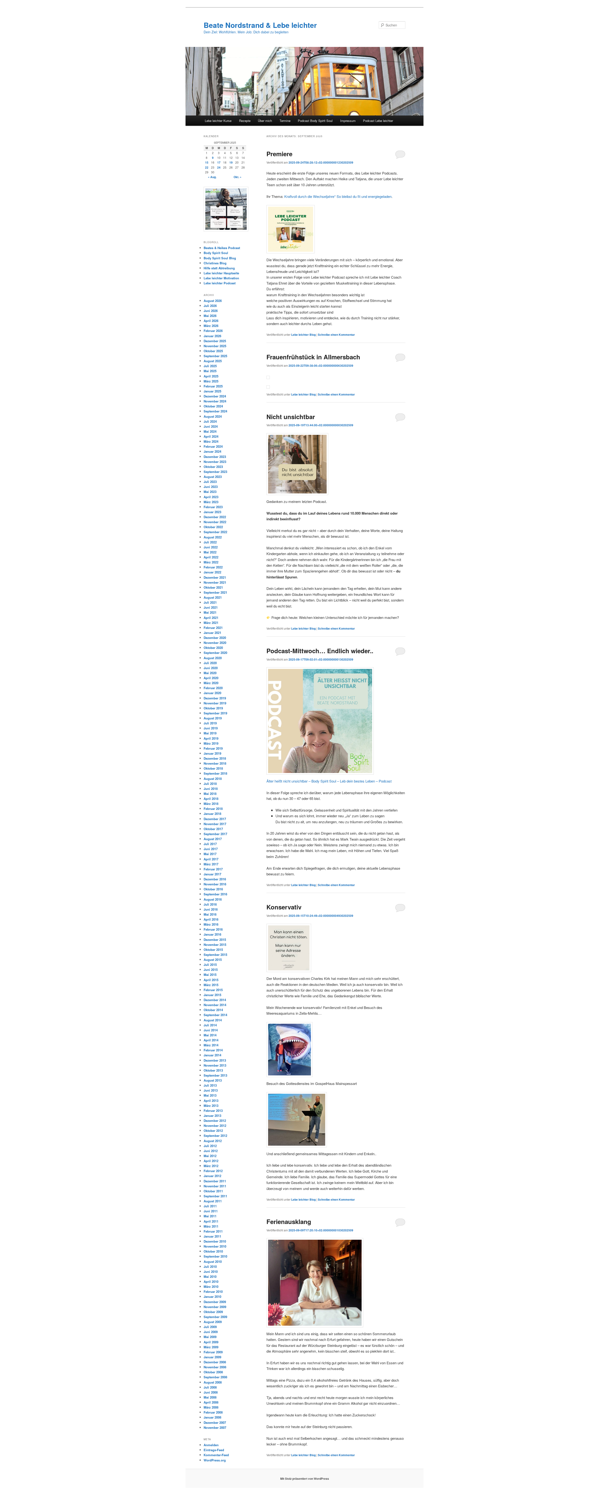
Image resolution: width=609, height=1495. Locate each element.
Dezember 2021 (215, 577)
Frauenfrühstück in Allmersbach (313, 356)
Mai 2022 (210, 552)
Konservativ (283, 907)
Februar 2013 (213, 1110)
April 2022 (211, 557)
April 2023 (211, 497)
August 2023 (213, 476)
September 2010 (215, 1256)
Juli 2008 (210, 1387)
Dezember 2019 (215, 698)
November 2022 (215, 522)
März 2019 (211, 743)
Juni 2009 (211, 1331)
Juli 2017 (210, 844)
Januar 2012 (212, 1176)
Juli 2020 (210, 663)
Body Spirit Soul (216, 253)
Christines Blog (215, 263)
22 (206, 167)
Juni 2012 (211, 1151)
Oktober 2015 (213, 949)
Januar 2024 (212, 451)
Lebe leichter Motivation (221, 278)
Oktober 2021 (213, 587)
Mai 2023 (210, 491)
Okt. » (237, 177)
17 (219, 162)
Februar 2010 (213, 1291)
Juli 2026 (210, 305)
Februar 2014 (213, 1050)
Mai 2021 (210, 612)
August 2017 (213, 839)
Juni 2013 (211, 1090)
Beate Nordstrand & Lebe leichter (260, 25)
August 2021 (213, 597)
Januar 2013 (212, 1115)
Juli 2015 (210, 964)
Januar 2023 (212, 512)
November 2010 (215, 1246)
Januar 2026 (212, 336)
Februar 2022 (213, 567)
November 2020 (215, 642)
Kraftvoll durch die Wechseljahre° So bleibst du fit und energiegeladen (338, 196)
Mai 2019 (210, 733)
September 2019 (215, 713)
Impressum (348, 120)
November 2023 (215, 461)
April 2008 (211, 1402)
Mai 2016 (210, 914)
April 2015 (211, 980)
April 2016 (211, 919)
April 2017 (211, 859)
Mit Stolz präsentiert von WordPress (304, 1478)
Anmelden (211, 1445)
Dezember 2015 (215, 939)
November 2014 (215, 1005)
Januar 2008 (212, 1417)
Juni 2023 (211, 486)
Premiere (279, 153)
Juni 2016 (211, 909)
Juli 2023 (210, 481)
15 (206, 162)
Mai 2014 (210, 1035)
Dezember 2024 (215, 396)
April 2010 (211, 1281)
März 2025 (211, 381)
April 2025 (211, 376)
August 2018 (213, 778)
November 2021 (215, 582)
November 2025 (215, 346)
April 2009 (211, 1342)
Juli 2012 (210, 1146)
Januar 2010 (212, 1296)
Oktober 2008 (213, 1372)
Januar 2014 (212, 1055)
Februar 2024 (213, 446)
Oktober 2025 (213, 351)
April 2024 (211, 436)
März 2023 (211, 502)
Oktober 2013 (213, 1070)
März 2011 (211, 1226)
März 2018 (211, 803)
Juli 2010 (210, 1266)
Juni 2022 (211, 547)
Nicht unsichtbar (290, 416)
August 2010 (213, 1261)
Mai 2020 (210, 673)
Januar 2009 (212, 1357)
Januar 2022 (212, 572)
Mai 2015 (210, 974)
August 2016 (213, 899)
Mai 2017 (210, 854)
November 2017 (215, 824)
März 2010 (211, 1286)
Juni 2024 (211, 426)
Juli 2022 (210, 542)
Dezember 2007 (215, 1422)
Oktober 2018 (213, 768)
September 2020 (215, 652)
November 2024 (215, 401)
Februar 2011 (213, 1231)
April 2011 (211, 1221)
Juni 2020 (211, 668)
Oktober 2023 (213, 466)
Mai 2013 (210, 1095)
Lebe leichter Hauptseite (221, 273)
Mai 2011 (210, 1216)
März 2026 (211, 325)
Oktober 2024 (213, 406)
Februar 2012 (213, 1171)
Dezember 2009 (215, 1301)
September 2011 (215, 1196)
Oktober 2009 (213, 1311)
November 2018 (215, 763)
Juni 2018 (211, 788)
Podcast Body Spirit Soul (315, 120)
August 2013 (213, 1080)
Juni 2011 (211, 1211)
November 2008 (215, 1367)
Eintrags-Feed (214, 1450)
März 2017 (211, 864)
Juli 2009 (210, 1326)
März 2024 (211, 441)
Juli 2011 (210, 1206)
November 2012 (215, 1125)
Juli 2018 (210, 783)
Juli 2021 (210, 602)
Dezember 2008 (215, 1362)
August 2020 (213, 658)
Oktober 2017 (213, 829)
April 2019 (211, 738)
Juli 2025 (210, 366)
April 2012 (211, 1161)
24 (219, 167)
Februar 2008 (213, 1412)
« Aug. (212, 177)
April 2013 (211, 1100)
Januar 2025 (212, 391)
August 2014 (213, 1020)
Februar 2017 (213, 869)
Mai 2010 (210, 1276)
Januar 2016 (212, 934)
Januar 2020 (212, 693)
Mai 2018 (210, 793)
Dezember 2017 (215, 819)
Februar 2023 (213, 507)
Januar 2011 (212, 1236)
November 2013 (215, 1065)
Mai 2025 (210, 371)
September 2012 (215, 1135)
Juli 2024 (210, 421)
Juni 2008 (211, 1392)
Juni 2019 (211, 728)
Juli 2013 (210, 1085)
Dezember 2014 (215, 1000)
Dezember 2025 (215, 341)
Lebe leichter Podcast (220, 283)
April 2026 (211, 320)
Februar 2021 (213, 627)
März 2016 (211, 924)
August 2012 (213, 1141)
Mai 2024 (210, 431)
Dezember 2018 (215, 758)
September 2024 (215, 411)
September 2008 (215, 1377)
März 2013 (211, 1105)
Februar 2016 (213, 929)
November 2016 (215, 884)
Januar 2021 (212, 632)
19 (231, 162)
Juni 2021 (211, 607)
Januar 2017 (212, 874)
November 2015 (215, 944)
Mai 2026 (210, 315)
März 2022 (211, 562)
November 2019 (215, 703)
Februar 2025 (213, 386)
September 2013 (215, 1075)
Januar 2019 (212, 753)
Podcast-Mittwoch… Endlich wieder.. (319, 650)
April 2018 (211, 798)
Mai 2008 (210, 1397)
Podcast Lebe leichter (378, 120)
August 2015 (213, 959)
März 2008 (211, 1407)
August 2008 (213, 1382)
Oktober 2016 (213, 889)
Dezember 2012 (215, 1120)
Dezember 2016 (215, 879)
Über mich (265, 120)
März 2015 (211, 985)
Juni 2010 (211, 1271)
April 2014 (211, 1040)
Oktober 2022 (213, 527)
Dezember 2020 (215, 637)
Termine (285, 120)
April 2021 (211, 617)
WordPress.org (215, 1460)
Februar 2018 (213, 808)
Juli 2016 (210, 904)
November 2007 (215, 1427)
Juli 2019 (210, 723)
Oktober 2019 (213, 708)
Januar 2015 (212, 995)
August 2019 (213, 718)
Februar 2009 (213, 1352)
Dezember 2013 (215, 1060)
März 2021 (211, 622)
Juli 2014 (210, 1025)
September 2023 (215, 471)
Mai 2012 (210, 1156)
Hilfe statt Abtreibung (219, 268)
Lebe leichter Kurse (218, 120)
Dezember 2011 (215, 1181)
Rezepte (244, 120)
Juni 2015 (211, 969)
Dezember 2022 (215, 517)
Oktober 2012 (213, 1130)
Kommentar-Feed (216, 1455)
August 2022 (213, 537)
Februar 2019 (213, 748)
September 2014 (215, 1015)
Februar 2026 (213, 330)
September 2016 (215, 894)
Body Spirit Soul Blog (220, 258)
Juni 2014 (211, 1030)
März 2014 (211, 1045)
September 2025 (215, 356)
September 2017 (215, 834)
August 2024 (213, 416)
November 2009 (215, 1306)
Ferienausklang (288, 1221)
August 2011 (213, 1201)
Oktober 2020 (213, 647)
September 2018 (215, 773)
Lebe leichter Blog (303, 334)
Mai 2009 (210, 1336)
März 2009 (211, 1347)
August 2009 (213, 1321)
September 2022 (215, 532)
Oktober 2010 (213, 1251)
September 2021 (215, 592)
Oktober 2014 (213, 1010)
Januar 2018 (212, 813)
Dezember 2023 (215, 456)
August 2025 (213, 361)
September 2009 (215, 1316)
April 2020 (211, 678)
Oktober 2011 (213, 1191)
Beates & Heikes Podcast (222, 248)
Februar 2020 (213, 688)
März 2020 (211, 683)
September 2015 (215, 954)
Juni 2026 (211, 310)
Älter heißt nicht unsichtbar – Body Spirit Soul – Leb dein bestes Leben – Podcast (329, 780)
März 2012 (211, 1166)
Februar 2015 (213, 990)
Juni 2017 (211, 849)
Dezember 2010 (215, 1241)
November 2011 (215, 1186)
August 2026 (213, 300)
